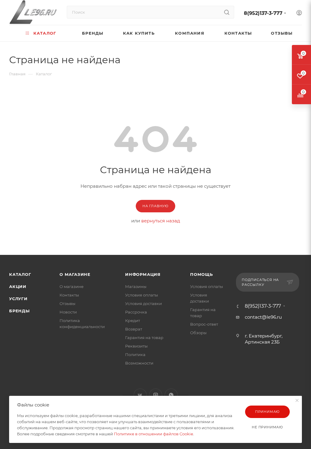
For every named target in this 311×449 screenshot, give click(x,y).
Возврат (133, 329)
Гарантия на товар (144, 337)
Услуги (18, 298)
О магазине (75, 274)
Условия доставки (143, 303)
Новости (68, 312)
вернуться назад (160, 221)
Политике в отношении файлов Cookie (153, 433)
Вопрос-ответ (204, 324)
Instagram (155, 395)
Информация (143, 274)
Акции (17, 286)
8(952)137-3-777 (263, 13)
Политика (135, 354)
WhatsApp (171, 395)
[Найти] (226, 12)
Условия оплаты (141, 295)
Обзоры (198, 332)
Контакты (69, 295)
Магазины (135, 286)
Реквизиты (136, 346)
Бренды (19, 310)
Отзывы (67, 303)
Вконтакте (140, 395)
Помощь (201, 274)
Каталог (20, 274)
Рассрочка (136, 312)
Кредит (132, 320)
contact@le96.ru (263, 317)
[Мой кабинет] (299, 13)
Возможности (139, 363)
